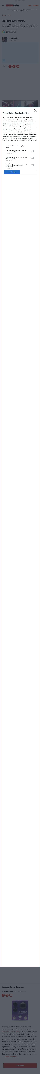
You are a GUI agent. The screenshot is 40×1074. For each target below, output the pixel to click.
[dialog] (20, 537)
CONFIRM (12, 172)
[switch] (32, 151)
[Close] (36, 111)
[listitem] (20, 146)
